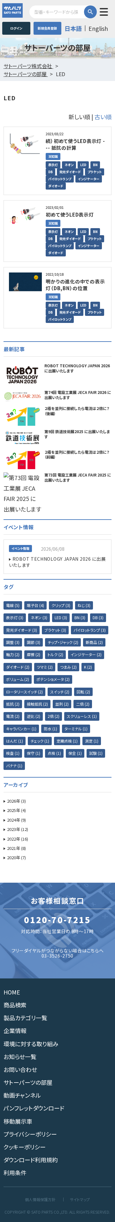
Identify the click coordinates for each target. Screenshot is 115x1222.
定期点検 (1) (67, 741)
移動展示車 (18, 1121)
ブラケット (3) (55, 630)
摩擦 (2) (33, 654)
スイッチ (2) (59, 691)
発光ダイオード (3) (21, 630)
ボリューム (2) (17, 679)
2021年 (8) (16, 848)
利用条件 (15, 1172)
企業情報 (15, 1030)
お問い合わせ (20, 1069)
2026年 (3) (16, 801)
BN (95, 164)
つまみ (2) (68, 667)
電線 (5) (12, 605)
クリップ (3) (60, 605)
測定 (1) (91, 741)
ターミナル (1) (76, 728)
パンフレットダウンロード (34, 1108)
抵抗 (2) (12, 704)
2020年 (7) (16, 857)
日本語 (73, 28)
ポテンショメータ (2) (53, 679)
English (98, 28)
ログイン (16, 28)
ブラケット (95, 171)
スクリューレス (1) (82, 716)
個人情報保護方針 (40, 1199)
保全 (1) (75, 753)
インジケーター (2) (86, 654)
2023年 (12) (17, 829)
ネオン (69, 164)
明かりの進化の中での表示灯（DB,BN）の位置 (75, 284)
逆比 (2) (33, 716)
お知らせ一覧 (20, 1056)
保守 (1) (33, 753)
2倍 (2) (53, 716)
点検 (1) (54, 753)
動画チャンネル (22, 1095)
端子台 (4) (35, 605)
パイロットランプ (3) (89, 630)
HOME (12, 992)
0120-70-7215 (57, 919)
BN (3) (79, 617)
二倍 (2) (82, 704)
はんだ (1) (14, 741)
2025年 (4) (16, 810)
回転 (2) (83, 691)
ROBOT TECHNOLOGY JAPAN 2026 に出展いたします (57, 562)
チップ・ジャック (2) (63, 642)
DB (50, 171)
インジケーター (88, 178)
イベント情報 (20, 548)
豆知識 (53, 156)
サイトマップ (80, 1199)
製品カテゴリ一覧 (25, 1017)
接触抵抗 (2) (37, 704)
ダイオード (55, 185)
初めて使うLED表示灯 (70, 214)
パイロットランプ (59, 178)
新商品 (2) (94, 642)
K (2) (88, 667)
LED (83, 164)
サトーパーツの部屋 (28, 1082)
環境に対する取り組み (31, 1043)
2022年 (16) (17, 839)
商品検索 (15, 1005)
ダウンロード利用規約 (31, 1159)
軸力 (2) (12, 654)
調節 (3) (33, 642)
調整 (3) (12, 642)
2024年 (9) (16, 820)
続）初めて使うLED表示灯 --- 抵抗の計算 (75, 144)
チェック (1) (39, 741)
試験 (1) (96, 753)
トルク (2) (55, 654)
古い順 (103, 116)
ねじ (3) (84, 605)
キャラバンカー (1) (21, 728)
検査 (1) (12, 753)
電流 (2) (12, 716)
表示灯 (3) (14, 617)
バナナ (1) (14, 765)
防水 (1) (50, 728)
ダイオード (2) (17, 667)
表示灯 (53, 164)
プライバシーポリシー (30, 1134)
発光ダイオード (70, 171)
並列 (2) (62, 704)
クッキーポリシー (25, 1147)
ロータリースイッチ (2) (24, 691)
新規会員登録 (47, 28)
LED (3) (61, 617)
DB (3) (98, 617)
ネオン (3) (39, 617)
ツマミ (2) (45, 667)
